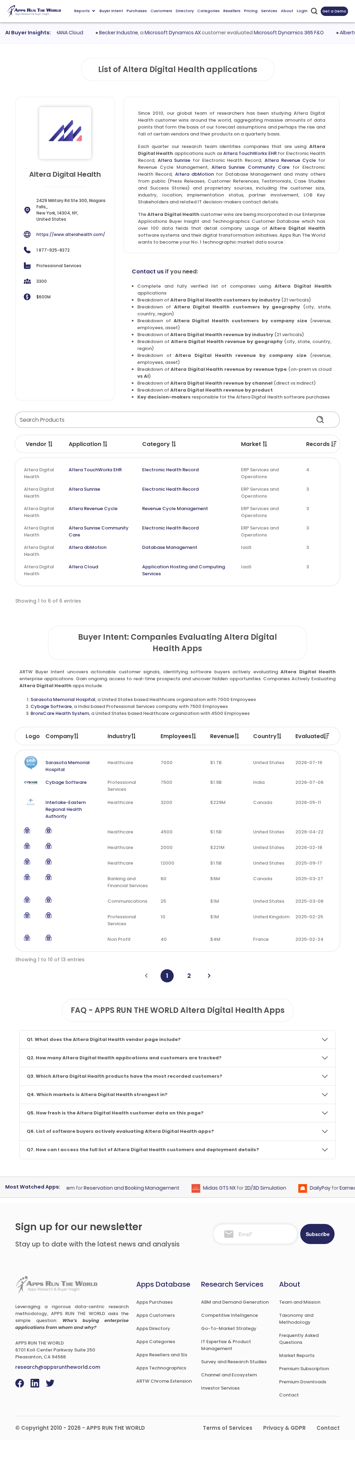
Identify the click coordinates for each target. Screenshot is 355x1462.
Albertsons (341, 32)
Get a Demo (334, 11)
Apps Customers (155, 1315)
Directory (185, 11)
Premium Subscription (304, 1368)
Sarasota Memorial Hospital (63, 699)
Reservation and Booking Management (120, 1187)
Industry (119, 736)
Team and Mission (299, 1302)
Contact (289, 1395)
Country (265, 736)
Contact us (148, 271)
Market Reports (296, 1355)
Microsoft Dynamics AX (161, 32)
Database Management (169, 547)
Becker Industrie (107, 32)
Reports (82, 11)
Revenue (222, 736)
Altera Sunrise (174, 160)
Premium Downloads (302, 1381)
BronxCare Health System (60, 713)
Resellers (232, 11)
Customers (161, 11)
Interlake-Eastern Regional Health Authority (65, 809)
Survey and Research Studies (234, 1361)
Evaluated (309, 736)
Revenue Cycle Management (175, 508)
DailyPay (308, 1187)
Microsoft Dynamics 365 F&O (277, 32)
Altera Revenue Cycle (290, 160)
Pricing (251, 11)
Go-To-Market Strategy (229, 1328)
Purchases (137, 11)
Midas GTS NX (208, 1187)
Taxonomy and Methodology (296, 1318)
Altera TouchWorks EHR (250, 153)
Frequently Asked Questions (299, 1339)
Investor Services (220, 1388)
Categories (208, 11)
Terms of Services (227, 1428)
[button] (50, 444)
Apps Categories (155, 1341)
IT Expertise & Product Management (226, 1345)
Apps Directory (153, 1328)
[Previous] (146, 976)
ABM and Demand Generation (235, 1302)
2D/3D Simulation (254, 1187)
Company (59, 736)
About (287, 11)
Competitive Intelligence (229, 1315)
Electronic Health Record (170, 469)
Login (302, 11)
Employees (176, 736)
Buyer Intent (111, 11)
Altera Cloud (83, 566)
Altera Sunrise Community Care (250, 167)
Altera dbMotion (194, 174)
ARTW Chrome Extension (164, 1381)
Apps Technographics (161, 1368)
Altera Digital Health (39, 473)
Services (269, 11)
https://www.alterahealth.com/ (70, 234)
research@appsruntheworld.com (57, 1367)
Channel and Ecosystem (229, 1375)
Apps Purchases (154, 1302)
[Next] (209, 976)
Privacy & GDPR (284, 1428)
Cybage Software (51, 706)
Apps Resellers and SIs (161, 1354)
